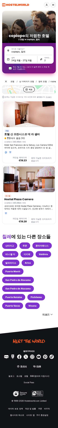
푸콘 (25, 245)
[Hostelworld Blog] (6, 357)
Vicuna (32, 305)
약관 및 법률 (30, 408)
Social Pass (29, 382)
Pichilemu (36, 297)
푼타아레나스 (42, 245)
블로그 (11, 376)
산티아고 (9, 245)
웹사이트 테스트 (17, 415)
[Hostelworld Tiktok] (52, 357)
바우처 (47, 408)
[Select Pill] (46, 5)
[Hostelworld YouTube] (39, 357)
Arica (28, 262)
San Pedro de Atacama (18, 280)
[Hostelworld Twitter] (26, 357)
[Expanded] (6, 81)
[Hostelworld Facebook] (19, 357)
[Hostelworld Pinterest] (45, 357)
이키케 (27, 254)
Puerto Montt (12, 271)
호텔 (7, 131)
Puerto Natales (13, 297)
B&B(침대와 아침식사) (39, 376)
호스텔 (7, 196)
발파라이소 (10, 262)
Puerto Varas (12, 305)
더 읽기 (49, 97)
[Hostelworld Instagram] (32, 357)
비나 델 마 (10, 254)
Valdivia (43, 254)
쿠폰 (40, 408)
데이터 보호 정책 (15, 408)
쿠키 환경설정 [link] (42, 415)
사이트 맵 (30, 415)
